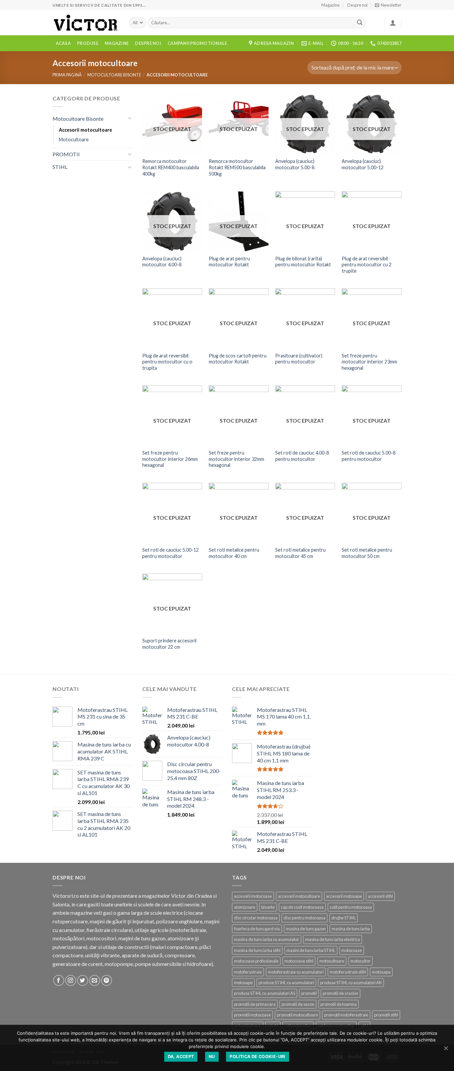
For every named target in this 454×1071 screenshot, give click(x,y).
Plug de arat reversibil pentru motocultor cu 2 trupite (367, 265)
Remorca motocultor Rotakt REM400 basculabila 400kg (170, 167)
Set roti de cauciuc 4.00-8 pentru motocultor (302, 456)
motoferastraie (248, 972)
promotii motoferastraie (346, 1014)
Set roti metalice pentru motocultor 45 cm (300, 553)
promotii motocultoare (297, 1014)
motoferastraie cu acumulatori (296, 972)
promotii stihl (386, 1014)
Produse (87, 43)
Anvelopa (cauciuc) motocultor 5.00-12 (363, 164)
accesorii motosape (344, 896)
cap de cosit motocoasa (302, 907)
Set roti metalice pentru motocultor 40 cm (234, 553)
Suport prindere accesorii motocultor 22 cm (169, 644)
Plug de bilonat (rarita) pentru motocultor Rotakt (303, 262)
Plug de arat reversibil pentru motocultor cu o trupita (167, 362)
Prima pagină (67, 74)
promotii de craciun (340, 993)
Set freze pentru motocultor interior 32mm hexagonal (236, 459)
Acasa (63, 43)
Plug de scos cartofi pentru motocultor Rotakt (238, 359)
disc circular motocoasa (256, 917)
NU (212, 1056)
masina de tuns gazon (306, 928)
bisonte (268, 907)
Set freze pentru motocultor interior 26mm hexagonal (170, 459)
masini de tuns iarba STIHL (310, 950)
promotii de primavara (255, 1004)
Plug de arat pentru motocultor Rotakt (229, 262)
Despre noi (357, 5)
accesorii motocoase (253, 896)
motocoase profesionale (256, 961)
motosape (243, 982)
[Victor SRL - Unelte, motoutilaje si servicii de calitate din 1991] (86, 22)
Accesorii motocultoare (85, 130)
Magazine (330, 5)
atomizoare (244, 907)
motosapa (381, 972)
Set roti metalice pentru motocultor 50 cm (367, 553)
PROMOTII (66, 154)
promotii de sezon (298, 1004)
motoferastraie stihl (348, 972)
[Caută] (359, 23)
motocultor (360, 961)
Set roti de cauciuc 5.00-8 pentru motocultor (369, 456)
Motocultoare (74, 139)
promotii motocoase (252, 1014)
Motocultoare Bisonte (114, 74)
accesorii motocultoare (299, 896)
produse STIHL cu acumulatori (286, 982)
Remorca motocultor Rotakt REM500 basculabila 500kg (237, 167)
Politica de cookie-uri (257, 1056)
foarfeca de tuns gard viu (257, 928)
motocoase (351, 950)
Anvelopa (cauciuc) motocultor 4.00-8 (161, 262)
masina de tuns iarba (351, 928)
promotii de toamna (338, 1004)
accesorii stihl (380, 896)
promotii (309, 993)
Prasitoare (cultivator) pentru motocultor (298, 359)
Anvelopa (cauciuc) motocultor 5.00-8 (294, 164)
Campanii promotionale (197, 43)
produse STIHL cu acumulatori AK (351, 982)
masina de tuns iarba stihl (257, 950)
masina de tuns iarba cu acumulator (266, 939)
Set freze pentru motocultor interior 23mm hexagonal (369, 362)
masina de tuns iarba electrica (332, 939)
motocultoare (331, 961)
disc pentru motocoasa (304, 917)
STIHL (60, 167)
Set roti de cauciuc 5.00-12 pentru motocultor (170, 553)
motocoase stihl (298, 961)
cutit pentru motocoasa (351, 907)
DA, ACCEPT (181, 1056)
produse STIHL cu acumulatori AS (264, 993)
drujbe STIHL (343, 917)
